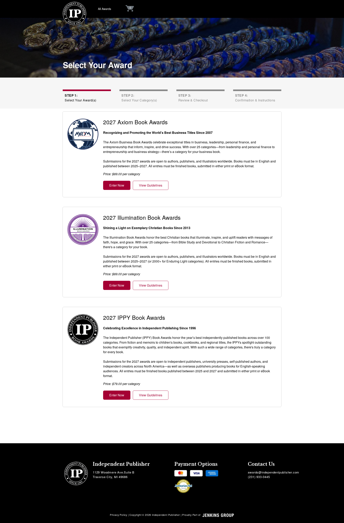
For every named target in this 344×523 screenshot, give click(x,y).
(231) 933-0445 (259, 477)
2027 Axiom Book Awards (135, 122)
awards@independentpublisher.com (273, 472)
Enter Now (116, 185)
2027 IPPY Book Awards (134, 317)
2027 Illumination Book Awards (142, 217)
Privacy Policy (118, 514)
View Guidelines (150, 185)
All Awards (104, 9)
